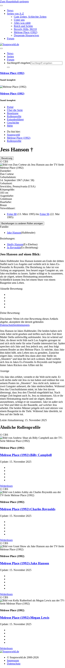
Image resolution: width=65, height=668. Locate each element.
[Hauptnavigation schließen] (1, 5)
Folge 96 (44, 214)
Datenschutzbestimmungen (14, 325)
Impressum (13, 660)
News (10, 53)
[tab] (7, 158)
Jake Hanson (14, 232)
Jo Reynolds (13, 247)
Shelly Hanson (15, 244)
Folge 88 (12, 214)
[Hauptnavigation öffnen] (1, 48)
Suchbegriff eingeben (18, 62)
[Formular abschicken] (8, 67)
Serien (10, 56)
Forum (10, 59)
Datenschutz (13, 663)
